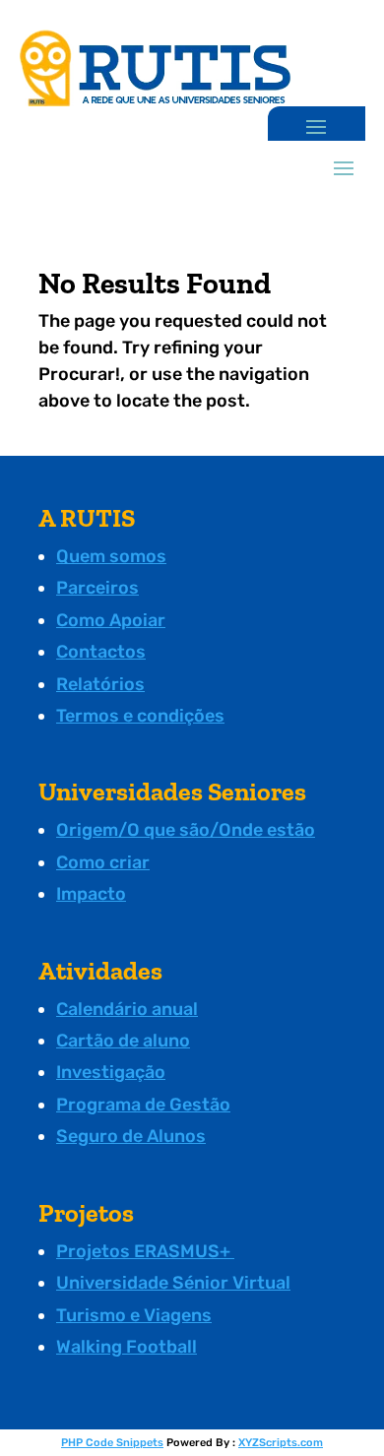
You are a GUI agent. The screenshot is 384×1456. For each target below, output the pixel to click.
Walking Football (126, 1347)
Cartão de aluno (123, 1040)
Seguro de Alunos (131, 1136)
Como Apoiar (110, 620)
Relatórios (100, 684)
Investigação (110, 1072)
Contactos (101, 652)
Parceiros (97, 588)
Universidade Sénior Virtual (173, 1283)
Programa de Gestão (143, 1104)
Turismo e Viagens (134, 1315)
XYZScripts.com (280, 1442)
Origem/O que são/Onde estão (185, 830)
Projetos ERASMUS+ (145, 1251)
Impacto (91, 894)
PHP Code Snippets (112, 1442)
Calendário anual (127, 1009)
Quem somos (111, 556)
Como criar (103, 862)
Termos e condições (140, 716)
